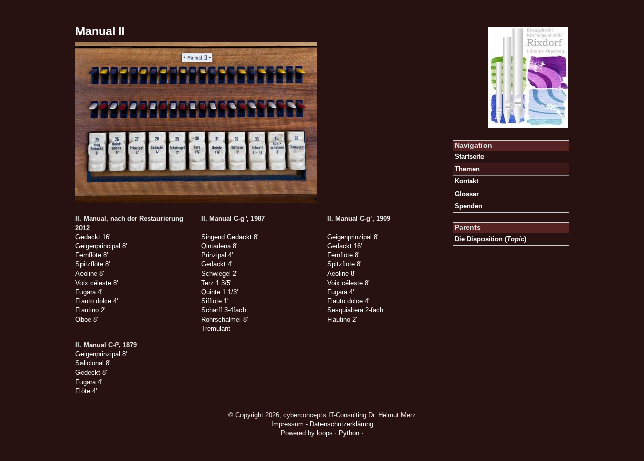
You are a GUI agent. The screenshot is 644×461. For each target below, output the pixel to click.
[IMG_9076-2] (196, 200)
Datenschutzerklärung (341, 424)
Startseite (469, 156)
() (490, 239)
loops (325, 433)
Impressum (287, 424)
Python (349, 433)
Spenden (468, 206)
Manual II (99, 31)
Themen (467, 169)
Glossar (467, 194)
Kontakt (466, 181)
